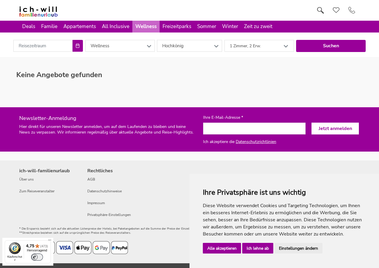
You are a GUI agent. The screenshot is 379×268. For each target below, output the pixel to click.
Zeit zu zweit (258, 26)
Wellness (146, 26)
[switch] (37, 257)
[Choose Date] (78, 46)
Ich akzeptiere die (239, 141)
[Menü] (49, 241)
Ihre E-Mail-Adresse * (223, 118)
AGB (91, 179)
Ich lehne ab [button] (258, 248)
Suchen (331, 46)
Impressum (96, 203)
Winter (230, 26)
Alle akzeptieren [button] (222, 248)
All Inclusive (115, 26)
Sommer (206, 26)
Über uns (26, 179)
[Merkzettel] (336, 10)
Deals (28, 26)
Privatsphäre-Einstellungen (109, 214)
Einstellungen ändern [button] (298, 248)
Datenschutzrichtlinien (256, 141)
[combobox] (43, 46)
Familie (49, 26)
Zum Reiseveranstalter (36, 191)
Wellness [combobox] (100, 46)
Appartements (79, 26)
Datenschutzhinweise (104, 191)
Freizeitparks (177, 26)
